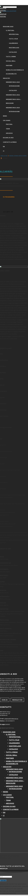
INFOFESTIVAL (14, 34)
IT (3, 151)
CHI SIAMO (6, 120)
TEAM (8, 128)
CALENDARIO (13, 43)
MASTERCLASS (14, 47)
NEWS (5, 116)
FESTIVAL (9, 124)
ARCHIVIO (9, 133)
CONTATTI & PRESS (10, 142)
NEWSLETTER (17, 700)
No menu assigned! (9, 11)
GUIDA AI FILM (4, 155)
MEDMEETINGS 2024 (13, 94)
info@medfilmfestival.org (11, 718)
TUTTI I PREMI (11, 56)
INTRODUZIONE (14, 86)
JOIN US (5, 700)
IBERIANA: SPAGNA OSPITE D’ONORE (18, 155)
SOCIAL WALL (11, 61)
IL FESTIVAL (10, 30)
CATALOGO (13, 52)
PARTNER (9, 65)
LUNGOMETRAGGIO (19, 185)
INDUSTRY (6, 78)
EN (4, 146)
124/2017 (5, 724)
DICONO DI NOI (8, 137)
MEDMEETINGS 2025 (13, 82)
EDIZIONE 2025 (8, 26)
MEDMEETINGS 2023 (13, 107)
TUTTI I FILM (13, 38)
